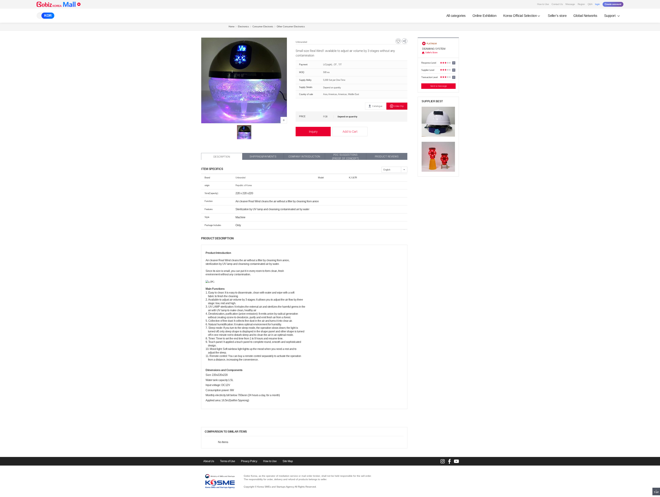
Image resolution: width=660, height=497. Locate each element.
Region (581, 4)
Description (221, 156)
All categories (456, 16)
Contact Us (557, 4)
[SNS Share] (404, 41)
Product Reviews (387, 156)
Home (231, 26)
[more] (249, 431)
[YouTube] (456, 461)
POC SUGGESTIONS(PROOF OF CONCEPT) (345, 156)
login (597, 4)
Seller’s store (557, 16)
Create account (613, 4)
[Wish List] (398, 41)
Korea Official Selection (520, 16)
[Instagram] (442, 461)
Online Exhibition (484, 16)
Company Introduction (304, 156)
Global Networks (585, 16)
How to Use (543, 4)
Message (570, 4)
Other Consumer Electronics (291, 26)
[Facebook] (449, 461)
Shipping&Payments (263, 156)
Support (610, 16)
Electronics (243, 26)
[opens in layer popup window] (283, 120)
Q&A (590, 4)
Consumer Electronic (262, 26)
